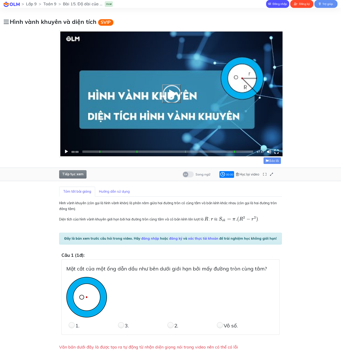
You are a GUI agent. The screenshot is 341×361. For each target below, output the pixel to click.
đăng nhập (150, 238)
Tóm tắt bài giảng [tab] (77, 191)
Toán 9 (50, 3)
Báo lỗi (274, 161)
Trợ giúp (327, 4)
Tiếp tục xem (73, 174)
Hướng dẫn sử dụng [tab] (114, 191)
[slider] (167, 152)
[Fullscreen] (276, 151)
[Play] (171, 94)
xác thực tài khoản (203, 238)
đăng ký (175, 238)
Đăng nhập (279, 4)
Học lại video (249, 174)
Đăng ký (304, 4)
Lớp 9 (31, 3)
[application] (171, 93)
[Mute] (269, 151)
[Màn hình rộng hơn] (264, 174)
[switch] (188, 174)
